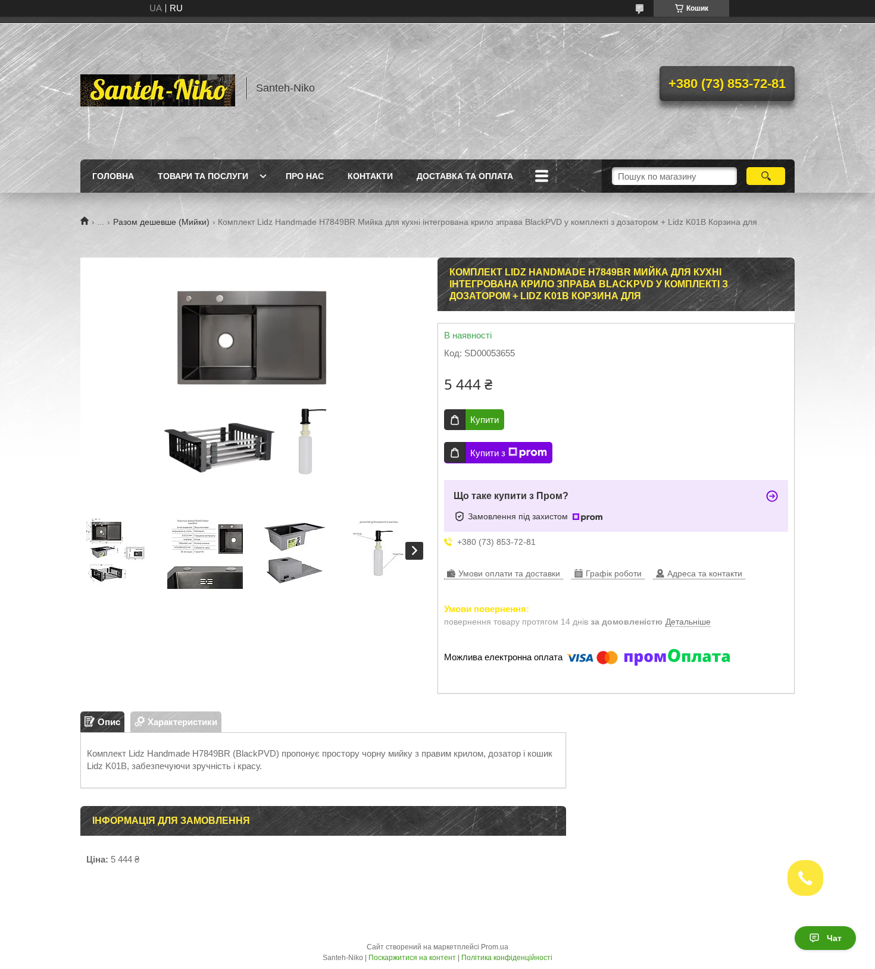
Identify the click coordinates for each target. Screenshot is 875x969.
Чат (834, 938)
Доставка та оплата (465, 176)
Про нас (305, 176)
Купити (484, 420)
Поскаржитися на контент (412, 958)
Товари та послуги (203, 176)
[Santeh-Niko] (157, 88)
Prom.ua (494, 947)
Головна (113, 176)
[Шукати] (765, 176)
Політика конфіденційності (506, 958)
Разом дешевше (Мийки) (161, 222)
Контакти (370, 176)
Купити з (487, 453)
